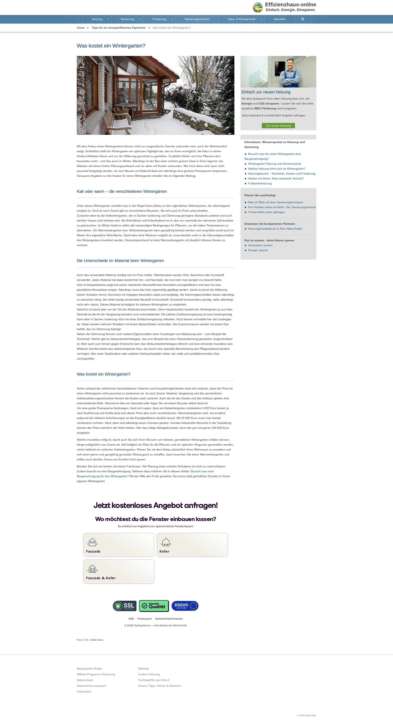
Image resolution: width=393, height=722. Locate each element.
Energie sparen (258, 250)
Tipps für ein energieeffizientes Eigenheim (118, 27)
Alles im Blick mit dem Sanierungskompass (275, 202)
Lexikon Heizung (149, 674)
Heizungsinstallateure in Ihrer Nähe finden (275, 228)
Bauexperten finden (89, 668)
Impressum (84, 691)
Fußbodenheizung (260, 183)
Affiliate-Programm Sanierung (96, 674)
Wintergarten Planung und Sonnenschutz (274, 163)
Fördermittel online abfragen (266, 212)
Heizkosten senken (260, 245)
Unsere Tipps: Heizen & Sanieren (159, 685)
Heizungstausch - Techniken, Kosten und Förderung (281, 173)
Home (81, 27)
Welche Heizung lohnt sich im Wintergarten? (276, 168)
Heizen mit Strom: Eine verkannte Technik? (276, 178)
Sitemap (143, 668)
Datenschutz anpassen (91, 685)
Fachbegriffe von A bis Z (153, 680)
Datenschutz (85, 680)
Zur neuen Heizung (278, 125)
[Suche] (303, 19)
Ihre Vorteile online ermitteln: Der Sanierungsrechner (282, 207)
